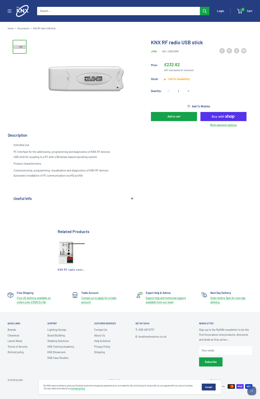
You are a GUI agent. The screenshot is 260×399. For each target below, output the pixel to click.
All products (23, 28)
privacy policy (78, 388)
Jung (154, 51)
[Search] (204, 11)
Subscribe (211, 361)
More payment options (223, 125)
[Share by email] (243, 50)
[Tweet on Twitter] (236, 50)
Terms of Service (18, 346)
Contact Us (100, 329)
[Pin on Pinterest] (229, 50)
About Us (99, 335)
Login (220, 11)
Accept (208, 387)
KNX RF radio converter (73, 269)
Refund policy (16, 352)
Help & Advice (102, 341)
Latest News (15, 341)
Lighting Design (56, 329)
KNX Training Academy (60, 346)
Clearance (13, 335)
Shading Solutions (58, 341)
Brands (12, 329)
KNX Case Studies (58, 357)
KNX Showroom (56, 352)
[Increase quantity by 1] (188, 91)
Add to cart (173, 116)
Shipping (99, 352)
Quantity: (156, 91)
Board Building (56, 335)
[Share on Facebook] (222, 50)
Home (11, 28)
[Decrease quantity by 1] (168, 91)
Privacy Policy (102, 346)
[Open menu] (9, 11)
